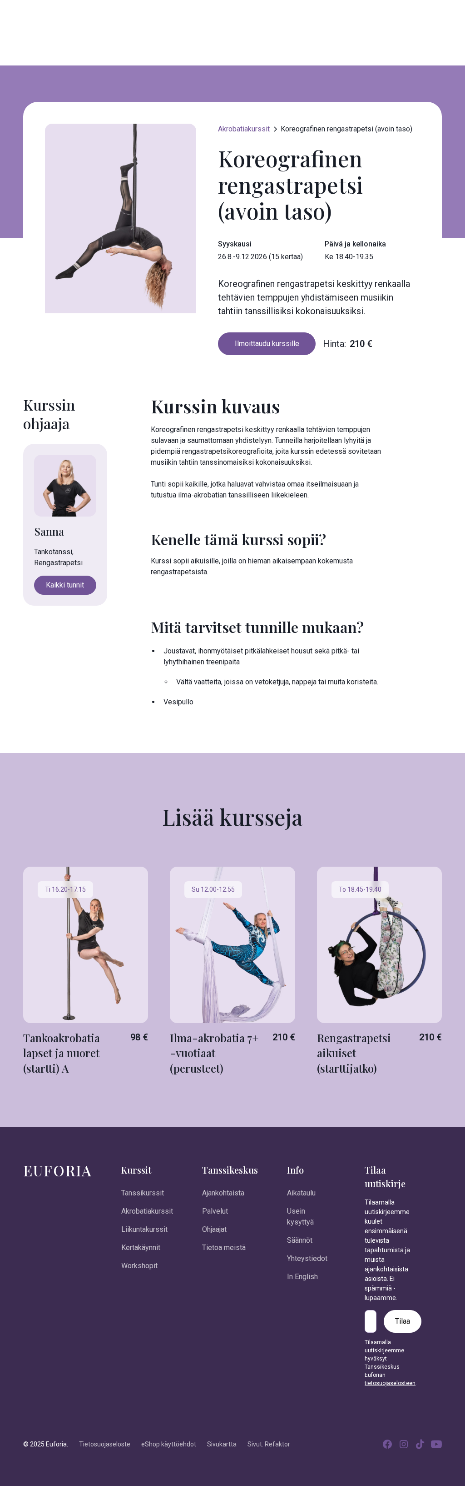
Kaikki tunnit (65, 585)
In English (302, 1276)
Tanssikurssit (142, 1193)
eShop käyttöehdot (168, 1444)
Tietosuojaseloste (104, 1444)
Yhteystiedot (307, 1258)
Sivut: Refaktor (268, 1444)
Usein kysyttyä (300, 1216)
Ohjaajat (214, 1229)
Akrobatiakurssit (147, 1211)
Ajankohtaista (223, 1193)
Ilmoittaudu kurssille (267, 343)
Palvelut (215, 1211)
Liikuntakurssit (144, 1229)
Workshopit (139, 1265)
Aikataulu (301, 1193)
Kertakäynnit (140, 1247)
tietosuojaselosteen (390, 1383)
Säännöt (299, 1240)
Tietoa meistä (224, 1247)
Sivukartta (222, 1444)
